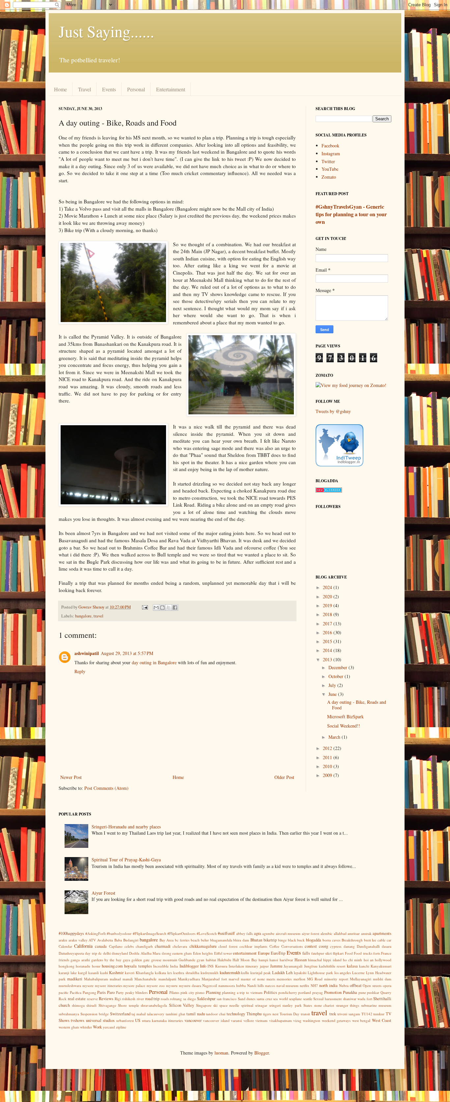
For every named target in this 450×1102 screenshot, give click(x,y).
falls (306, 953)
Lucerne (358, 972)
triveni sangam (348, 1013)
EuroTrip (278, 953)
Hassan (301, 960)
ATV (92, 940)
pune (362, 992)
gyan (200, 959)
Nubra (344, 985)
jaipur (264, 966)
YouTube (330, 169)
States (307, 1005)
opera (387, 985)
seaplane (295, 998)
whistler (86, 1027)
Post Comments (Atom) (106, 788)
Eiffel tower (223, 953)
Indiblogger (189, 966)
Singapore (203, 1005)
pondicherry (287, 992)
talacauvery (155, 1013)
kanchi (364, 966)
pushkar (373, 992)
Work (97, 1027)
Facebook (330, 145)
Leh (289, 972)
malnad (115, 978)
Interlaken (236, 966)
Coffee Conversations (286, 946)
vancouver (193, 1020)
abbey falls (244, 933)
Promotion (333, 992)
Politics (270, 992)
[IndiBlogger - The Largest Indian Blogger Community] (339, 465)
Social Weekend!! (343, 726)
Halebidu (224, 959)
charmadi (163, 946)
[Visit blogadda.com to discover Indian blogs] (329, 491)
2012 (328, 748)
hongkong (66, 966)
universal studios (100, 1020)
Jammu (276, 966)
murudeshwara (70, 985)
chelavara (180, 946)
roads (165, 998)
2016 (328, 632)
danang (349, 946)
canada (101, 946)
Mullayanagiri (360, 978)
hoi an (369, 959)
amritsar (354, 933)
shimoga (78, 1005)
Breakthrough (352, 940)
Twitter (328, 161)
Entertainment (170, 89)
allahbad (340, 933)
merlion (299, 978)
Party (120, 992)
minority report (336, 978)
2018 (328, 614)
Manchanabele (145, 978)
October (336, 676)
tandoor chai (215, 1013)
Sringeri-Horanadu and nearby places (126, 826)
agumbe (268, 933)
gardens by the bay (106, 959)
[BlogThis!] (162, 607)
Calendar (65, 946)
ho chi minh (352, 959)
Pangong (89, 992)
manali (128, 978)
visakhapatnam (280, 1020)
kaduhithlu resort (332, 966)
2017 (328, 623)
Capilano (116, 946)
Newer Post (71, 777)
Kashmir (116, 972)
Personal (136, 89)
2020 (328, 596)
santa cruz (264, 998)
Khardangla (145, 972)
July (332, 685)
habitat (211, 959)
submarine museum (376, 1005)
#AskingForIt (95, 933)
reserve (92, 998)
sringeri (275, 1005)
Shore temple (128, 1005)
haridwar (286, 959)
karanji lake (68, 972)
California (83, 946)
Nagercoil (209, 985)
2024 (328, 587)
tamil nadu (195, 1014)
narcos (270, 985)
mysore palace (134, 985)
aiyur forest (311, 933)
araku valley (78, 940)
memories (284, 978)
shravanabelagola (154, 1005)
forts (376, 953)
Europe (264, 953)
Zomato (329, 177)
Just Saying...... (106, 31)
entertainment (245, 953)
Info (203, 966)
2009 (328, 775)
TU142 (366, 1013)
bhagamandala (221, 940)
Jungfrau (311, 966)
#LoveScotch (207, 933)
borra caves (331, 940)
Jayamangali (293, 966)
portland (304, 992)
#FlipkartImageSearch (149, 933)
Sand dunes (247, 998)
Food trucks (363, 953)
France (386, 953)
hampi (263, 959)
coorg (323, 946)
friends (64, 959)
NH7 (314, 985)
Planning (213, 992)
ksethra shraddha (186, 972)
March (335, 737)
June (333, 694)
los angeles (342, 972)
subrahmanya (69, 1013)
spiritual (247, 1005)
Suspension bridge (94, 1013)
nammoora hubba (232, 985)
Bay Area (166, 940)
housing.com (112, 966)
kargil (82, 972)
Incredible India (165, 966)
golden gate (140, 959)
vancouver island (216, 1020)
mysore (88, 985)
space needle (229, 1005)
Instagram (331, 153)
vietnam (261, 1020)
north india (328, 985)
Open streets (372, 985)
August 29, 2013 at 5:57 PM (127, 653)
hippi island (332, 959)
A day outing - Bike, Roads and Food (356, 705)
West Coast (381, 1020)
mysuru (172, 985)
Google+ (21, 1072)
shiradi (91, 1005)
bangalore (83, 616)
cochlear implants (253, 946)
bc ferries (182, 940)
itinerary (251, 966)
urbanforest (125, 1020)
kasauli (93, 972)
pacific (64, 992)
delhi (107, 953)
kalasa (352, 966)
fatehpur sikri (321, 953)
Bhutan (256, 940)
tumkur (378, 1013)
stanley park (292, 1005)
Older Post (284, 777)
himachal (315, 959)
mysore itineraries (108, 985)
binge (282, 940)
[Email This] (156, 607)
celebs (129, 946)
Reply (79, 671)
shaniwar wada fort (357, 998)
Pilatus (174, 992)
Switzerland (120, 1014)
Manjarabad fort (214, 978)
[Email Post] (144, 607)
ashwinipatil (86, 653)
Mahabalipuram (96, 978)
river (140, 998)
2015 (328, 641)
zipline (121, 1027)
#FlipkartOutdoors (181, 933)
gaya (126, 959)
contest (311, 946)
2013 (328, 659)
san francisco (227, 998)
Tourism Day (290, 1013)
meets (271, 978)
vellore (248, 1020)
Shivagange (107, 1005)
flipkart (338, 953)
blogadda (313, 940)
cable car (384, 940)
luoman (221, 1053)
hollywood (383, 959)
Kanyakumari (381, 966)
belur (205, 940)
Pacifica (75, 992)
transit (305, 1013)
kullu (245, 972)
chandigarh (144, 946)
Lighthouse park (320, 972)
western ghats (69, 1027)
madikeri (74, 979)
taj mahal (138, 1013)
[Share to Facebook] (175, 607)
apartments (382, 933)
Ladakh (278, 972)
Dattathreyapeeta (71, 953)
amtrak (366, 933)
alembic (326, 933)
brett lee (370, 940)
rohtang (176, 998)
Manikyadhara (189, 978)
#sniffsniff (226, 933)
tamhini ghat (175, 1013)
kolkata (160, 972)
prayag (317, 992)
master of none (253, 978)
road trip (152, 998)
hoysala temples (138, 966)
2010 (328, 766)
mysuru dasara (190, 985)
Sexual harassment (327, 998)
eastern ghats (182, 953)
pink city (187, 992)
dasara (386, 946)
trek (332, 1014)
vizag (297, 1020)
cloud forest (228, 946)
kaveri (129, 972)
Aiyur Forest (103, 893)
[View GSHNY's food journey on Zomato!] (351, 385)
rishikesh (128, 998)
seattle (307, 998)
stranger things (347, 1005)
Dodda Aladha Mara (144, 953)
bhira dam (241, 940)
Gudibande (187, 959)
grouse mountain (164, 959)
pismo (200, 992)
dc (100, 953)
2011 (328, 757)
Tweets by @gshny (333, 411)
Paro (111, 992)
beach (195, 940)
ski (215, 1005)
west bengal (361, 1020)
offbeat (356, 985)
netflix (304, 985)
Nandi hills (255, 985)
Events (109, 89)
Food (349, 953)
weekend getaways (336, 1020)
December (338, 667)
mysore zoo (156, 985)
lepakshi (300, 972)
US (137, 1020)
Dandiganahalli (368, 946)
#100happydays (71, 933)
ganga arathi (80, 959)
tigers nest (270, 1013)
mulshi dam (382, 978)
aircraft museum (288, 933)
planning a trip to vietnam (242, 992)
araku (63, 940)
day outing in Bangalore (154, 662)
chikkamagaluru (202, 946)
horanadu (83, 966)
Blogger (261, 1053)
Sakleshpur (206, 998)
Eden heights (203, 953)
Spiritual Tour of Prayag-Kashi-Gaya (126, 859)
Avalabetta (105, 940)
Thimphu (254, 1014)
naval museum (287, 985)
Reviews (106, 998)
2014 (328, 650)
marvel (234, 978)
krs (169, 972)
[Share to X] (168, 607)
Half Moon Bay (245, 959)
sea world (280, 998)
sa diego (189, 998)
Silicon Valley (181, 1005)
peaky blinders (136, 992)
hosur (96, 966)
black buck (296, 940)
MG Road (315, 978)
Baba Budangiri (126, 940)
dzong (166, 953)
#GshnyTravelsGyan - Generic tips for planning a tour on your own (351, 214)
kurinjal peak (260, 972)
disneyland (120, 953)
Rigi (118, 998)
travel (98, 616)
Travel (84, 89)
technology (236, 1014)
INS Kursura (217, 966)
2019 (328, 605)
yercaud (109, 1027)
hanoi (273, 959)
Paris (101, 992)
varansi (236, 1020)
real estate (77, 998)
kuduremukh (230, 972)
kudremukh (209, 972)
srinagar (261, 1005)
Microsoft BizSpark (345, 716)
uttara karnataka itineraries (162, 1020)
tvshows (77, 1020)
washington (311, 1020)
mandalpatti (167, 978)
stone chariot (324, 1005)
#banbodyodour (119, 933)
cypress (335, 946)
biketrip (270, 940)
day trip (91, 953)
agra (257, 933)
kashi (104, 972)
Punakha (350, 992)
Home (60, 89)
